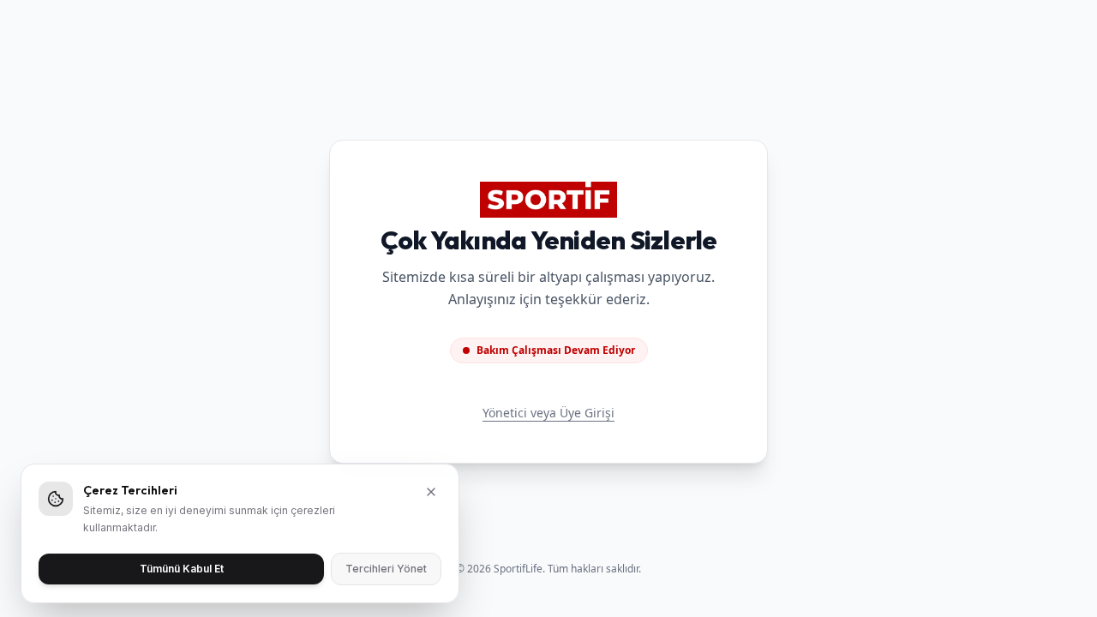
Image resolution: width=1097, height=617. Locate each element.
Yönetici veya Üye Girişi (548, 412)
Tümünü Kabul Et (182, 568)
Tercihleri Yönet (386, 568)
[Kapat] (431, 492)
